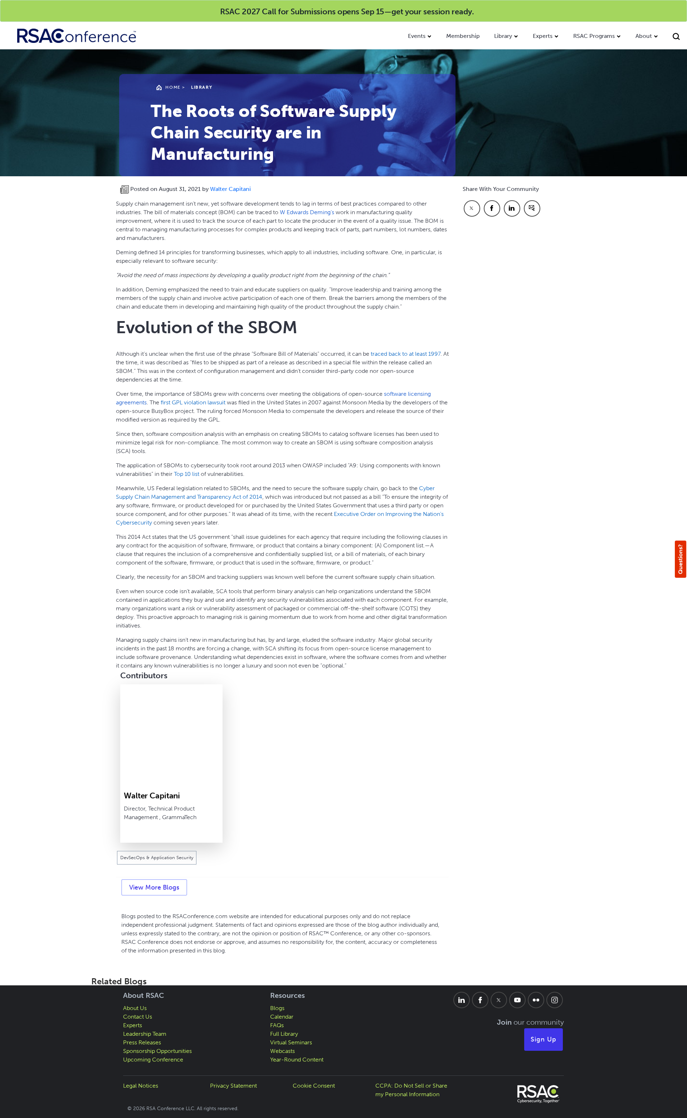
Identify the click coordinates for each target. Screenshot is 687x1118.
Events (416, 36)
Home (172, 87)
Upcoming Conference (153, 1059)
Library (503, 36)
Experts (542, 36)
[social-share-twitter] (472, 208)
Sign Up (543, 1039)
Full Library (284, 1033)
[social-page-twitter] (499, 1000)
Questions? (680, 559)
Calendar (281, 1016)
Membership (463, 36)
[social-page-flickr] (536, 1000)
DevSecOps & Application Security (156, 857)
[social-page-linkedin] (461, 1000)
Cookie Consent (314, 1085)
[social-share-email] (532, 208)
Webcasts (282, 1051)
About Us (135, 1008)
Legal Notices (140, 1085)
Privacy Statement (233, 1085)
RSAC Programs (594, 36)
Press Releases (142, 1042)
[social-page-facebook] (480, 1000)
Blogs (277, 1008)
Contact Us (137, 1016)
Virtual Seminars (291, 1042)
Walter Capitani (230, 189)
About (643, 36)
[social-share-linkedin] (512, 208)
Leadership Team (144, 1033)
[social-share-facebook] (492, 208)
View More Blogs (154, 887)
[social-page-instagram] (554, 1000)
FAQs (277, 1025)
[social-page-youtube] (517, 1000)
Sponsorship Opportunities (157, 1051)
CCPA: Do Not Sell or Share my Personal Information (411, 1090)
